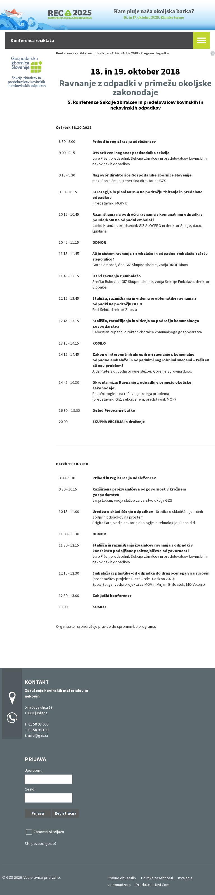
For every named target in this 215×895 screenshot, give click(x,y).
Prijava (38, 813)
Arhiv (115, 53)
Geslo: (30, 789)
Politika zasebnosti (157, 877)
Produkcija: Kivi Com (152, 884)
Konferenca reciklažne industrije (82, 53)
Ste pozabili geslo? (41, 843)
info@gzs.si (38, 735)
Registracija (65, 813)
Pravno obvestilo (122, 877)
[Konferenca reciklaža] (107, 14)
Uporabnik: (34, 770)
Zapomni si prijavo (49, 831)
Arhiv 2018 (130, 53)
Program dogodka (155, 53)
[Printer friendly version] (213, 53)
